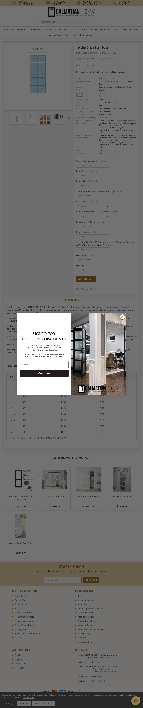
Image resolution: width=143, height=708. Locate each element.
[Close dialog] (122, 316)
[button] (135, 700)
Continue (44, 373)
